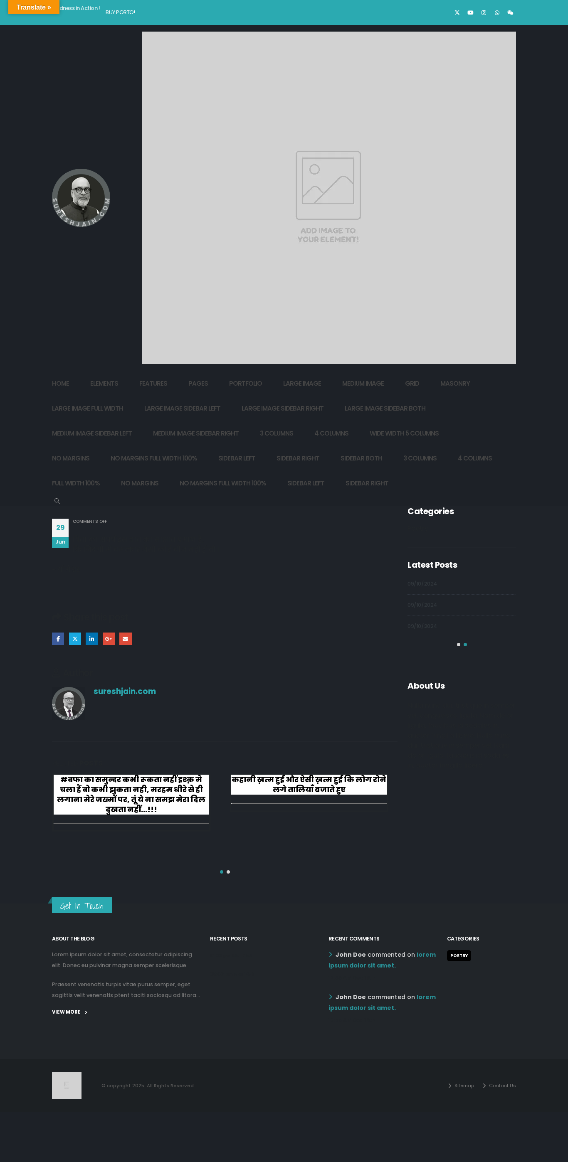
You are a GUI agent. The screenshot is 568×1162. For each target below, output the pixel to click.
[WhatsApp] (497, 12)
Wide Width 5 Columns (404, 433)
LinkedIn (92, 639)
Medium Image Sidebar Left (92, 433)
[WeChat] (510, 12)
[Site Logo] (81, 198)
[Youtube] (470, 12)
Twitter (75, 639)
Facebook (58, 639)
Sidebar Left (236, 458)
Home (60, 383)
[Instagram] (483, 12)
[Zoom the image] (66, 1077)
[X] (457, 12)
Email (125, 639)
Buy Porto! (120, 12)
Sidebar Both (361, 458)
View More (66, 1012)
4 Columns (331, 433)
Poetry (417, 528)
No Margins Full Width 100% (154, 458)
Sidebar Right (298, 458)
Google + (109, 639)
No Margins (70, 458)
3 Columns (276, 433)
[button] (57, 501)
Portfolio (245, 383)
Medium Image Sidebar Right (196, 433)
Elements (104, 383)
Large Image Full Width (87, 408)
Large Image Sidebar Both (385, 408)
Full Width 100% (76, 483)
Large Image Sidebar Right (283, 408)
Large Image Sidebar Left (182, 408)
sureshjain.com (125, 691)
